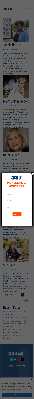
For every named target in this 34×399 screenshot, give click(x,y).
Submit (16, 214)
